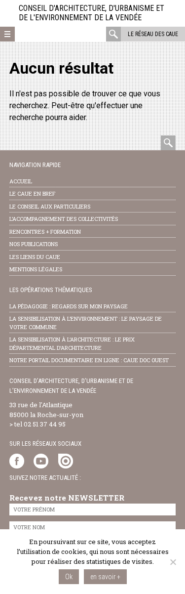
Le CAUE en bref (32, 193)
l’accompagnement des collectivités (63, 218)
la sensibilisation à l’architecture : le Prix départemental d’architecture (72, 343)
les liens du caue (34, 256)
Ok (69, 577)
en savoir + (105, 577)
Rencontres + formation (45, 231)
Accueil (20, 181)
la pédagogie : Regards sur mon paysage (68, 306)
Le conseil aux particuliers (49, 206)
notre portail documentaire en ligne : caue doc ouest (89, 360)
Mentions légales (35, 269)
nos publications (33, 244)
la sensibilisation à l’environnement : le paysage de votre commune (85, 323)
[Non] (173, 562)
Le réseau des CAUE (153, 34)
